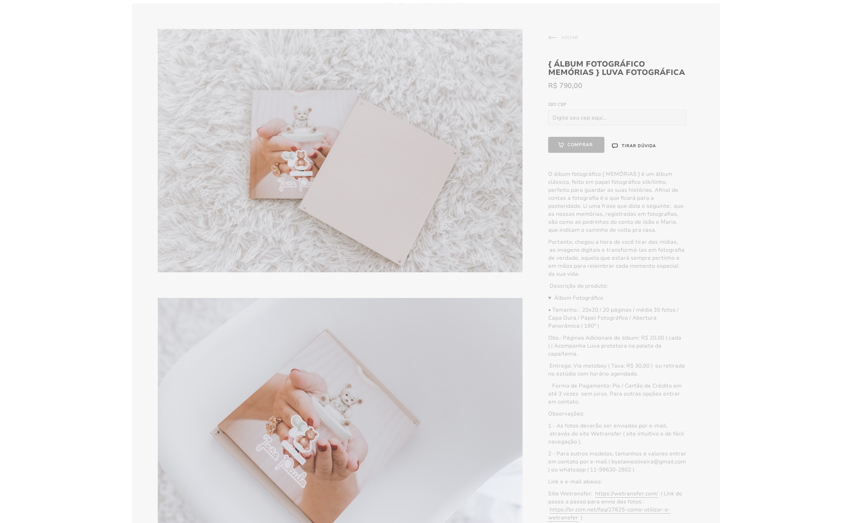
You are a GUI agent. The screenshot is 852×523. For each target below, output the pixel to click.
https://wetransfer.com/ (626, 493)
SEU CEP (557, 104)
